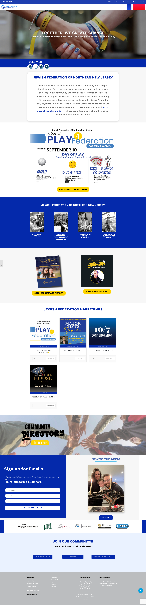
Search (142, 1)
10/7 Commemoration (101, 350)
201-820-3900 (7, 2)
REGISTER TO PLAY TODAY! (73, 189)
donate (73, 557)
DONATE (129, 7)
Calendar (112, 1)
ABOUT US (79, 7)
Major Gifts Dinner (73, 350)
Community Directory (123, 1)
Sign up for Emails (42, 557)
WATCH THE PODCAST (97, 291)
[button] (140, 590)
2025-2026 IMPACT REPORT (48, 293)
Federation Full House (42, 397)
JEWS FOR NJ (122, 7)
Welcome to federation (103, 557)
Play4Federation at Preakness (43, 351)
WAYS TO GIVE (89, 7)
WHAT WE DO (100, 7)
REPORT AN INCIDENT (139, 7)
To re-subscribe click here (23, 481)
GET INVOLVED (111, 7)
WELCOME (106, 518)
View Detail (50, 358)
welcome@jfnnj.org (34, 590)
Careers (136, 1)
